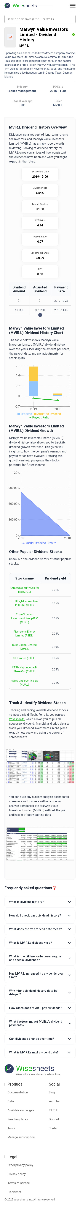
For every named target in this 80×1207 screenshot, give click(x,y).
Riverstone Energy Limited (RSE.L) (24, 633)
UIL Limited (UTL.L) (24, 658)
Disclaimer (14, 1192)
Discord (54, 1119)
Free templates (17, 1119)
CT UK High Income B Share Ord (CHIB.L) (24, 669)
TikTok (53, 1110)
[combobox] (40, 19)
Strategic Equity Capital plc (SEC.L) (24, 589)
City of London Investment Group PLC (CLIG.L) (24, 618)
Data (10, 1101)
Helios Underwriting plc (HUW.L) (24, 682)
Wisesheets (17, 719)
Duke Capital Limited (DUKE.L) (24, 646)
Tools (11, 1128)
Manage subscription (21, 1137)
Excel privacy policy (20, 1165)
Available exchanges (20, 1110)
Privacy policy (16, 1174)
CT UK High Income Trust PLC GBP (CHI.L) (24, 603)
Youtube (54, 1101)
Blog (52, 1092)
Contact (54, 1128)
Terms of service (18, 1183)
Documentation (17, 1092)
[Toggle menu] (73, 5)
